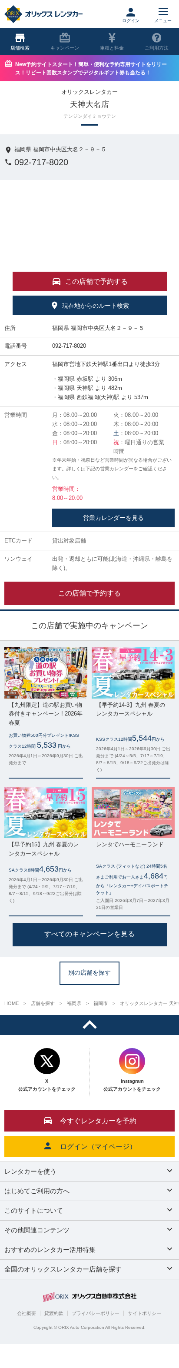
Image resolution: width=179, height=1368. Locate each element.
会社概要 (26, 1313)
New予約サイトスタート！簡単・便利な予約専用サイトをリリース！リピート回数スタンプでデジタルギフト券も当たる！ (91, 68)
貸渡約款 (53, 1313)
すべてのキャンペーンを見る (89, 934)
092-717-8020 (41, 162)
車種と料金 (112, 47)
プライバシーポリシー (95, 1313)
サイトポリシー (144, 1313)
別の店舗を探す (89, 972)
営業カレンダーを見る (113, 517)
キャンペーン (64, 47)
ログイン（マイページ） (98, 1146)
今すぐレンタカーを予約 (98, 1121)
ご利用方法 (157, 47)
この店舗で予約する (89, 593)
